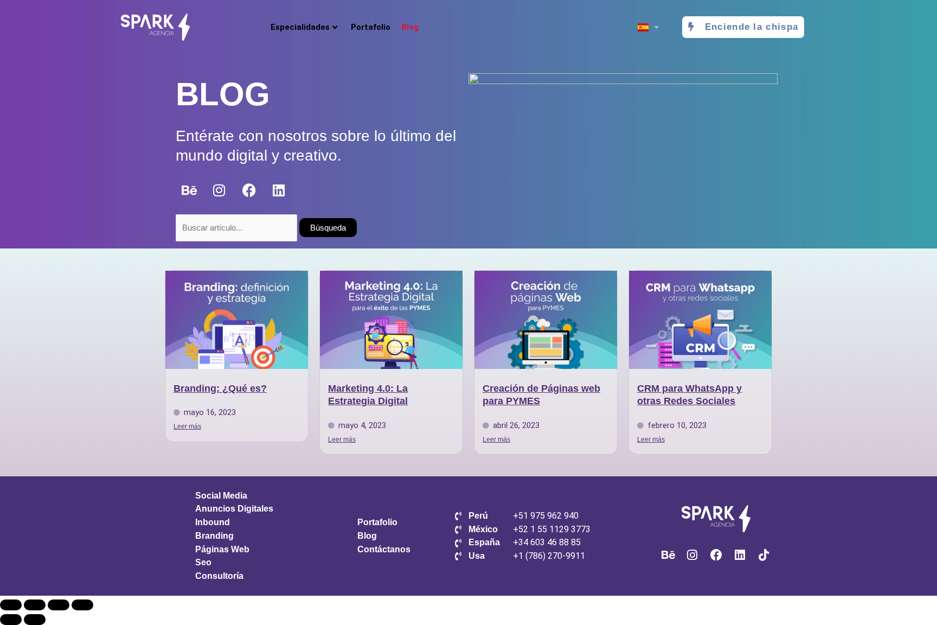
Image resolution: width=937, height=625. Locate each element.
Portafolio (370, 27)
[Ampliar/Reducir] (11, 605)
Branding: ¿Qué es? (220, 388)
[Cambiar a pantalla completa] (35, 605)
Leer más (187, 426)
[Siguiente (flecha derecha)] (35, 619)
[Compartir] (58, 605)
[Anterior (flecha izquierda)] (11, 619)
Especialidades (300, 27)
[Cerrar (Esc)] (82, 605)
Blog (410, 27)
